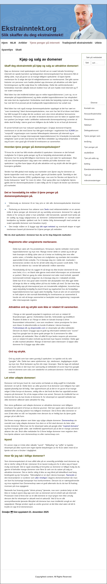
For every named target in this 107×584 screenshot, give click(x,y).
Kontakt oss (89, 108)
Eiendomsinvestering (93, 169)
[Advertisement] (34, 538)
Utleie (98, 42)
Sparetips (7, 49)
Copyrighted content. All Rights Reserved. (53, 577)
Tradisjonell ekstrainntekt (77, 42)
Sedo (46, 209)
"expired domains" (71, 426)
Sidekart (87, 125)
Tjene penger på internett (45, 42)
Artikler (22, 42)
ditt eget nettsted (47, 226)
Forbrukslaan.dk (20, 328)
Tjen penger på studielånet (91, 150)
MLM (13, 42)
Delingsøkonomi (91, 130)
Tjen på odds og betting (91, 161)
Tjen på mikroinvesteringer (92, 178)
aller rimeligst (41, 478)
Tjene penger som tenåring (92, 139)
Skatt (18, 49)
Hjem (5, 42)
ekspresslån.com (38, 328)
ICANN (72, 130)
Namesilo (70, 475)
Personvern (89, 119)
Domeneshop (68, 420)
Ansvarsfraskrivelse (92, 114)
